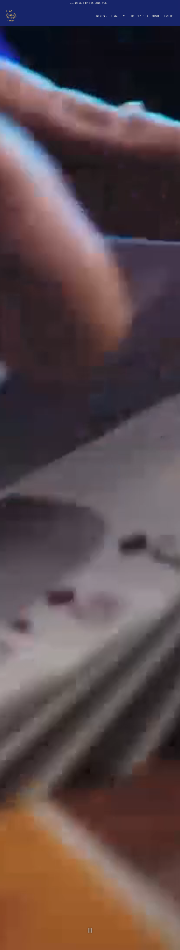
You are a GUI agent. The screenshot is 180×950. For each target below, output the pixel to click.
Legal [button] (115, 16)
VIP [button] (125, 16)
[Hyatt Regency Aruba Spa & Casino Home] (24, 16)
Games (102, 16)
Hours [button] (168, 16)
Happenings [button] (139, 16)
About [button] (156, 16)
